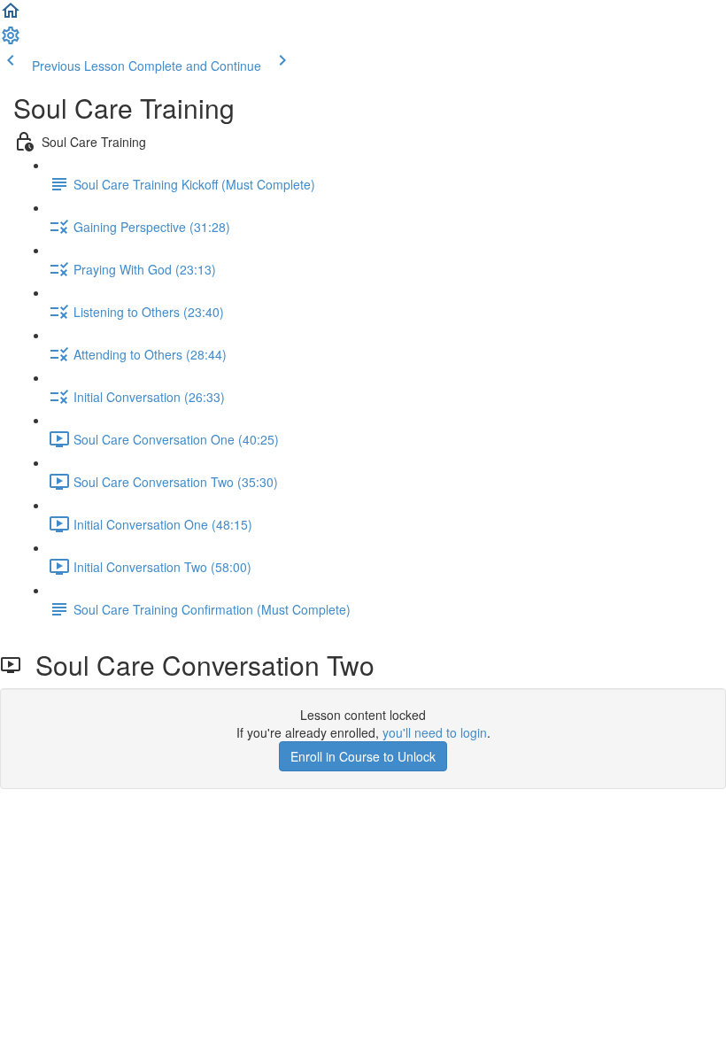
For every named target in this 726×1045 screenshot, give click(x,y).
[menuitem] (10, 41)
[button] (10, 16)
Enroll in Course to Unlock (363, 756)
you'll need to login (434, 732)
